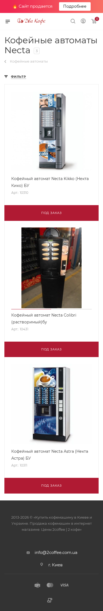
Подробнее (75, 6)
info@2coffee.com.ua (56, 552)
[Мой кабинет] (83, 21)
